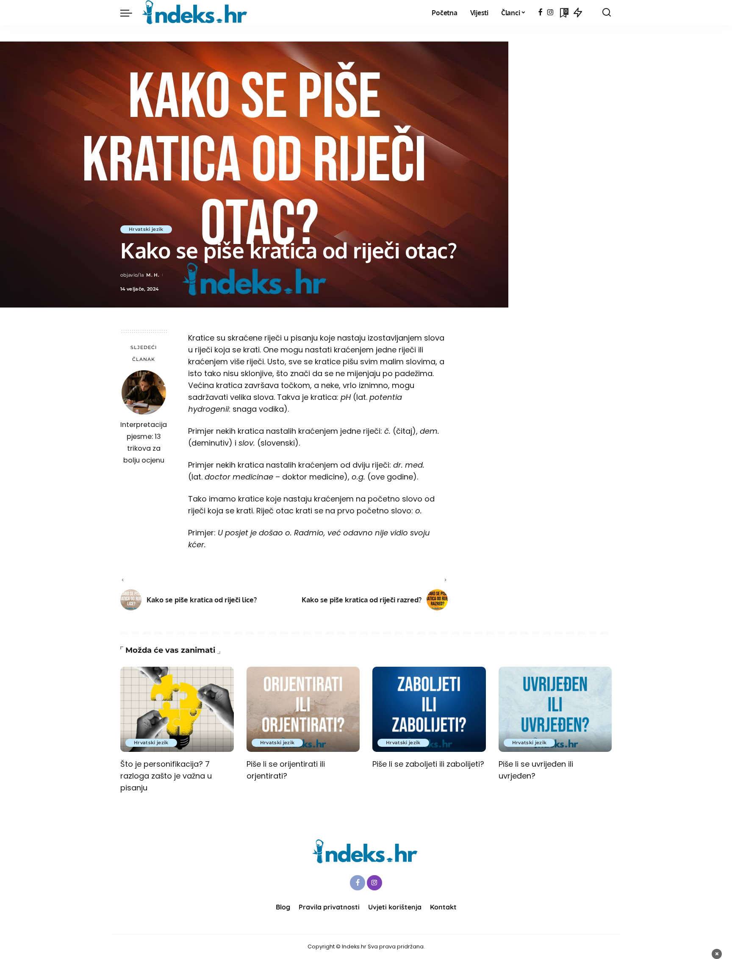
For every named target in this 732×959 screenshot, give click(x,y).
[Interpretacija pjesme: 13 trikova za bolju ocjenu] (144, 392)
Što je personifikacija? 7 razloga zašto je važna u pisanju (166, 776)
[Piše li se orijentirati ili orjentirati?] (303, 709)
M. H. (152, 275)
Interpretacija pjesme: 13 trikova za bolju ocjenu (143, 442)
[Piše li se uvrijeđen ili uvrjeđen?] (555, 709)
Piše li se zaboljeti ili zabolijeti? (428, 764)
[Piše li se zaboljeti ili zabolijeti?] (429, 709)
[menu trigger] (130, 12)
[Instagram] (550, 12)
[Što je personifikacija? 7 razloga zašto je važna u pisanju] (177, 709)
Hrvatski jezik (146, 229)
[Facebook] (540, 12)
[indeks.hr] (196, 12)
